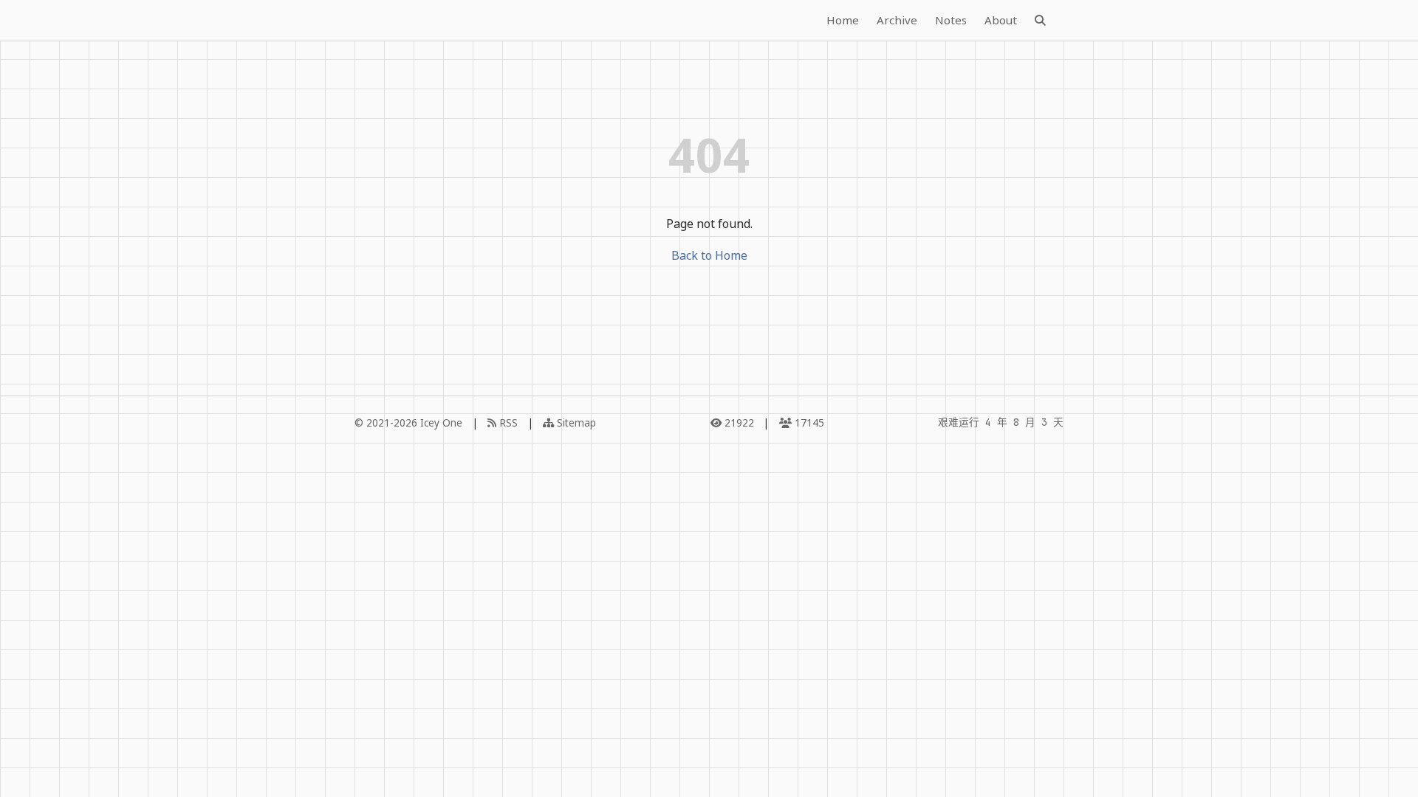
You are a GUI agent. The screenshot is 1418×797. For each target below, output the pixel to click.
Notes (951, 20)
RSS (507, 422)
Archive (897, 20)
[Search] (1040, 20)
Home (842, 20)
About (1000, 20)
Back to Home (709, 255)
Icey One (441, 422)
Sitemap (575, 422)
